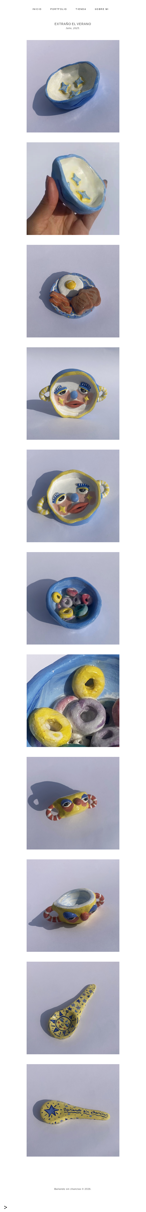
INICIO (37, 8)
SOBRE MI (102, 8)
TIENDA (81, 8)
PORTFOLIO (58, 8)
